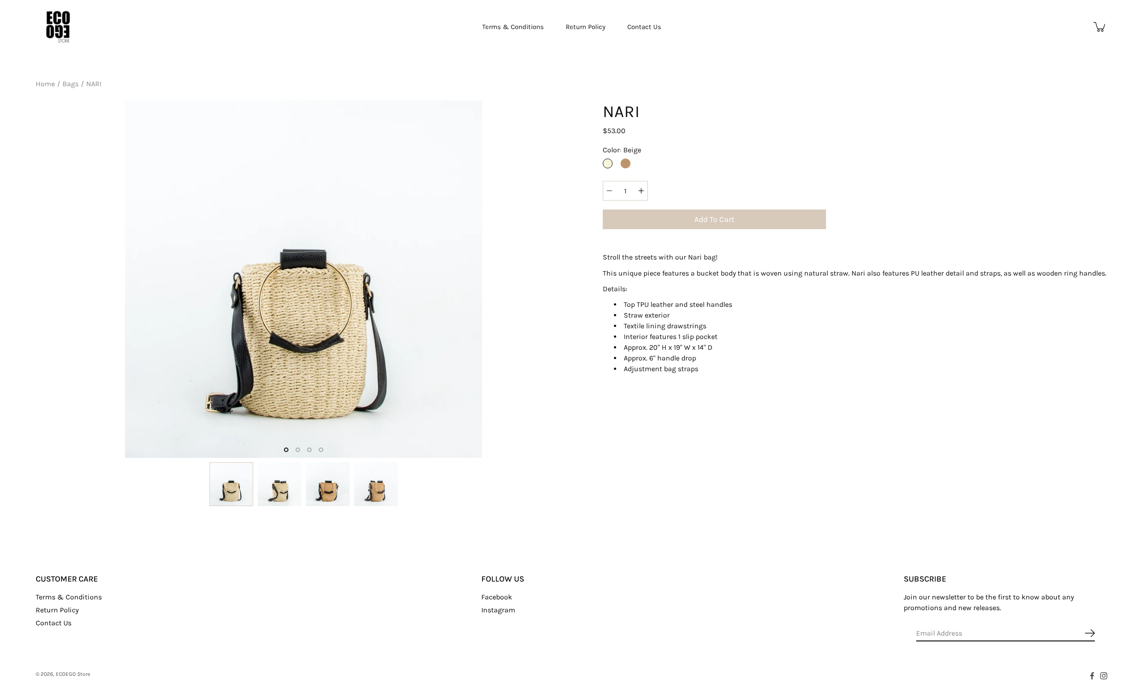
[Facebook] (1092, 675)
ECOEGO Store (73, 674)
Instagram (498, 610)
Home (45, 84)
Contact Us (644, 27)
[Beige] (608, 163)
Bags (71, 84)
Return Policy (585, 27)
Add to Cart (714, 219)
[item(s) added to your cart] (1100, 27)
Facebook (496, 597)
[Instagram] (1103, 675)
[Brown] (625, 163)
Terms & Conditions (513, 27)
